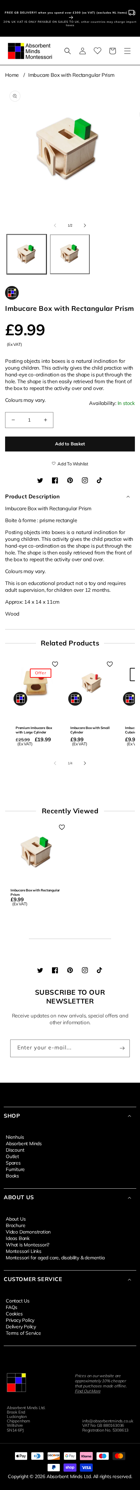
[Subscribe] (122, 1048)
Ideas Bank (18, 1238)
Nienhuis (15, 1136)
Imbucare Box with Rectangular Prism (71, 75)
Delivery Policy (21, 1326)
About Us (15, 1218)
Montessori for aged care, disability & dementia (55, 1257)
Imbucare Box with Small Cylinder (89, 730)
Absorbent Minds (24, 1143)
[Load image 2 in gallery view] (70, 254)
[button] (67, 50)
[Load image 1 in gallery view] (27, 254)
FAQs (11, 1307)
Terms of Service (23, 1332)
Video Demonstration (28, 1231)
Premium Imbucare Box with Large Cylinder (34, 730)
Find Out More (87, 1391)
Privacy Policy (20, 1320)
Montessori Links (23, 1251)
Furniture (15, 1169)
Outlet (12, 1156)
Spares (13, 1162)
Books (12, 1175)
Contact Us (18, 1300)
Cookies (14, 1313)
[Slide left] (55, 225)
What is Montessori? (27, 1244)
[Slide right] (84, 225)
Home (12, 75)
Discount (15, 1149)
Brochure (15, 1225)
